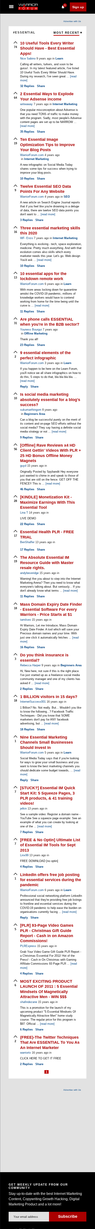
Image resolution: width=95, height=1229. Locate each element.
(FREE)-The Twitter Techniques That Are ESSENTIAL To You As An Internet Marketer (50, 1042)
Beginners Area (34, 414)
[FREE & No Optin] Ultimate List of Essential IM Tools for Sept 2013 (50, 845)
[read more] (27, 126)
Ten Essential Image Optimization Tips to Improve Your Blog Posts (47, 144)
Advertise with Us (72, 21)
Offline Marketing (36, 333)
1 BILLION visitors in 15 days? (48, 696)
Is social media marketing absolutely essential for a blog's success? (50, 399)
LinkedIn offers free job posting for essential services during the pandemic (50, 880)
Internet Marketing (65, 104)
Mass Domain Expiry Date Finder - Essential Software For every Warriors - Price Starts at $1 (51, 609)
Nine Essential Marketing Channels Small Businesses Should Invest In (46, 742)
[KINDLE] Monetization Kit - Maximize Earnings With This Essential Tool (47, 502)
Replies (27, 86)
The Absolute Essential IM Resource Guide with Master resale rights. (47, 562)
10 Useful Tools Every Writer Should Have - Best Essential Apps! (47, 48)
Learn (59, 58)
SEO (67, 196)
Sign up (78, 7)
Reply (24, 386)
